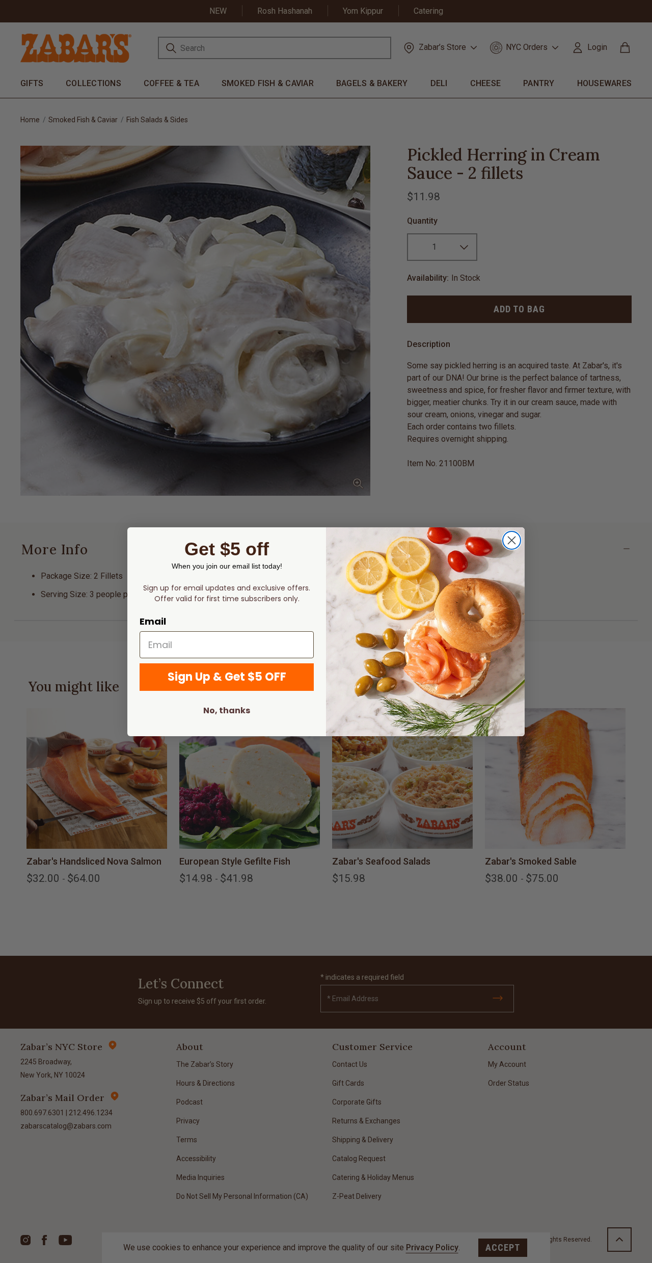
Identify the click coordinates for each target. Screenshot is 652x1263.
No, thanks (226, 710)
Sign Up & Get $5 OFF (227, 677)
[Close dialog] (512, 540)
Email (153, 621)
